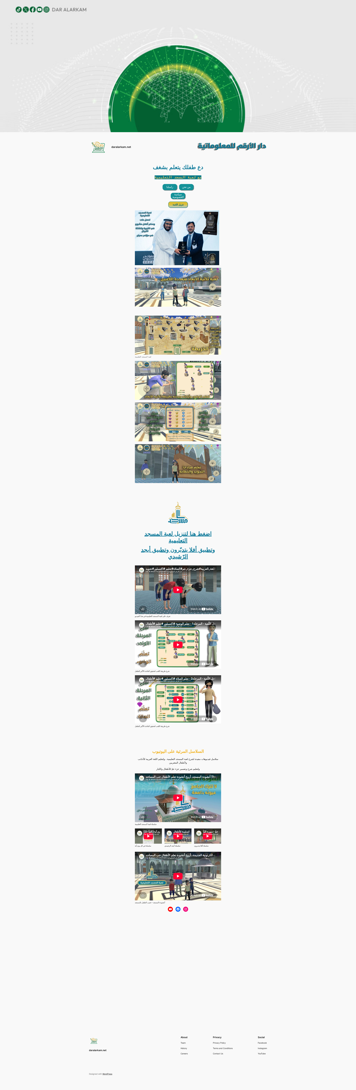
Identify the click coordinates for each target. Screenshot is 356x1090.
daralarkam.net (121, 147)
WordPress (107, 1074)
